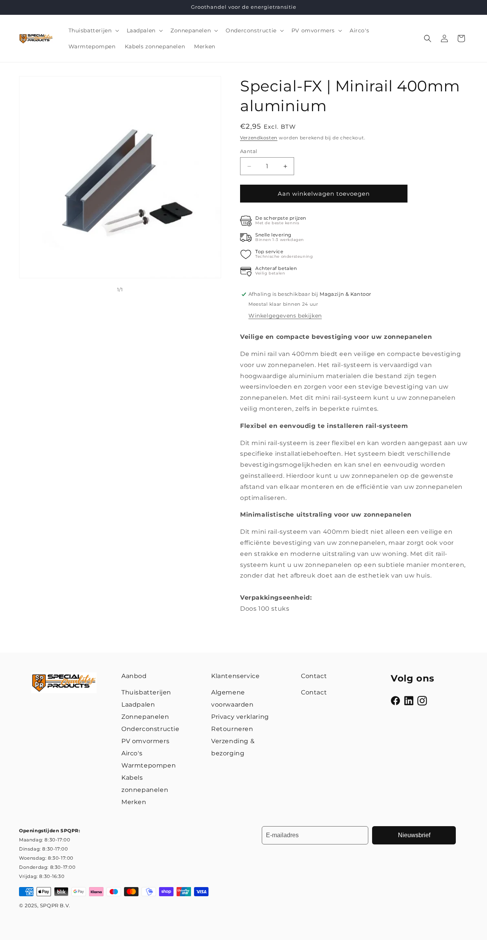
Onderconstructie (150, 729)
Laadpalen (138, 704)
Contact (314, 692)
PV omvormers (145, 741)
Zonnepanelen (145, 716)
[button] (93, 30)
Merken (133, 802)
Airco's (131, 753)
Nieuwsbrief (414, 835)
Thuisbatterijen (146, 692)
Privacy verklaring (240, 716)
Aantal (248, 151)
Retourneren (232, 729)
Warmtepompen (148, 765)
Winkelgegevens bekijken (285, 315)
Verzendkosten (258, 137)
